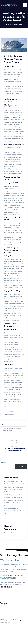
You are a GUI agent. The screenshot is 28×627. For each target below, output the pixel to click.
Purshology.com (19, 620)
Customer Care (4, 594)
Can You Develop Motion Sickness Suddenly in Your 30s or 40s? (14, 511)
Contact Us (3, 591)
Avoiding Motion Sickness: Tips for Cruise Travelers (13, 429)
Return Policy (4, 613)
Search (3, 462)
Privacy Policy (4, 607)
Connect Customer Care (15, 575)
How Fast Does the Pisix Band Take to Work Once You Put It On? (14, 483)
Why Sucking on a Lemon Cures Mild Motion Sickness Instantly (13, 496)
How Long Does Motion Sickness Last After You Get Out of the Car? (13, 503)
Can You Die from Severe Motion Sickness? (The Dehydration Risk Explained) (13, 489)
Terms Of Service (5, 610)
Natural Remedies (9, 414)
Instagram (3, 597)
